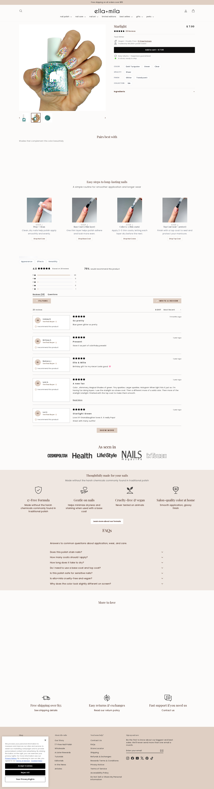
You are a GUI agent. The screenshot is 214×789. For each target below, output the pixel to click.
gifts (138, 16)
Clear (157, 66)
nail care (79, 16)
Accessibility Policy (100, 772)
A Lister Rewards (63, 752)
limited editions (109, 16)
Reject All (25, 772)
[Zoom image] (62, 67)
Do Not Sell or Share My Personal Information (106, 778)
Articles (58, 768)
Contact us (168, 710)
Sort (158, 310)
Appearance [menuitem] (26, 261)
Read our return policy (107, 710)
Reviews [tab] (39, 294)
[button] (54, 275)
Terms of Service (99, 768)
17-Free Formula (144, 41)
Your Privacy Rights (25, 779)
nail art (92, 16)
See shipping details (46, 710)
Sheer (128, 72)
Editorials (59, 760)
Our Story (59, 740)
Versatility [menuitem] (52, 261)
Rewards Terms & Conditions (105, 760)
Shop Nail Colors (129, 239)
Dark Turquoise (133, 66)
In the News (60, 764)
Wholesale (60, 748)
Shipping (95, 752)
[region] (107, 2)
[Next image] (104, 118)
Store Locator (97, 748)
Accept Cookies (25, 766)
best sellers (125, 16)
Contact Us (96, 740)
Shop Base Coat (84, 239)
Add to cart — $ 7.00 (154, 50)
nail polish (65, 16)
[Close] (45, 740)
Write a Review (170, 301)
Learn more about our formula (107, 521)
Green (147, 66)
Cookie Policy (36, 761)
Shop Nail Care (39, 239)
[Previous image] (20, 118)
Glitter (129, 77)
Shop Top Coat (175, 239)
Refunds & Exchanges (101, 756)
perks (149, 16)
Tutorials (59, 756)
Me (129, 83)
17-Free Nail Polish (63, 744)
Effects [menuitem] (40, 261)
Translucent (141, 77)
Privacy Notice (97, 764)
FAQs (93, 744)
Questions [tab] (52, 294)
